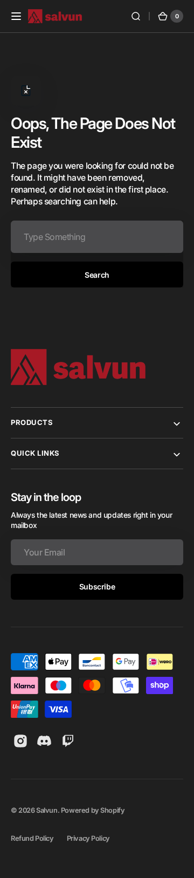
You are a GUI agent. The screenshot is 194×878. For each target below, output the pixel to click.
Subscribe (97, 586)
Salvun (47, 810)
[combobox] (97, 237)
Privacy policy (88, 838)
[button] (16, 16)
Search (97, 274)
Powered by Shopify (93, 810)
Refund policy (32, 838)
